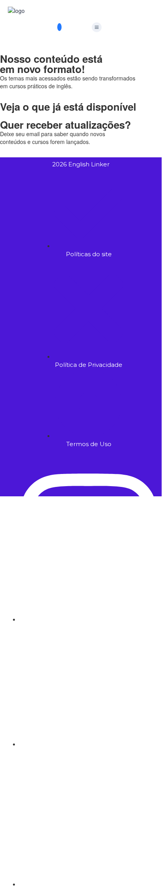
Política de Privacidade (79, 625)
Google (16, 508)
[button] (96, 27)
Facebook (47, 508)
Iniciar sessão (106, 690)
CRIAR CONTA (69, 690)
